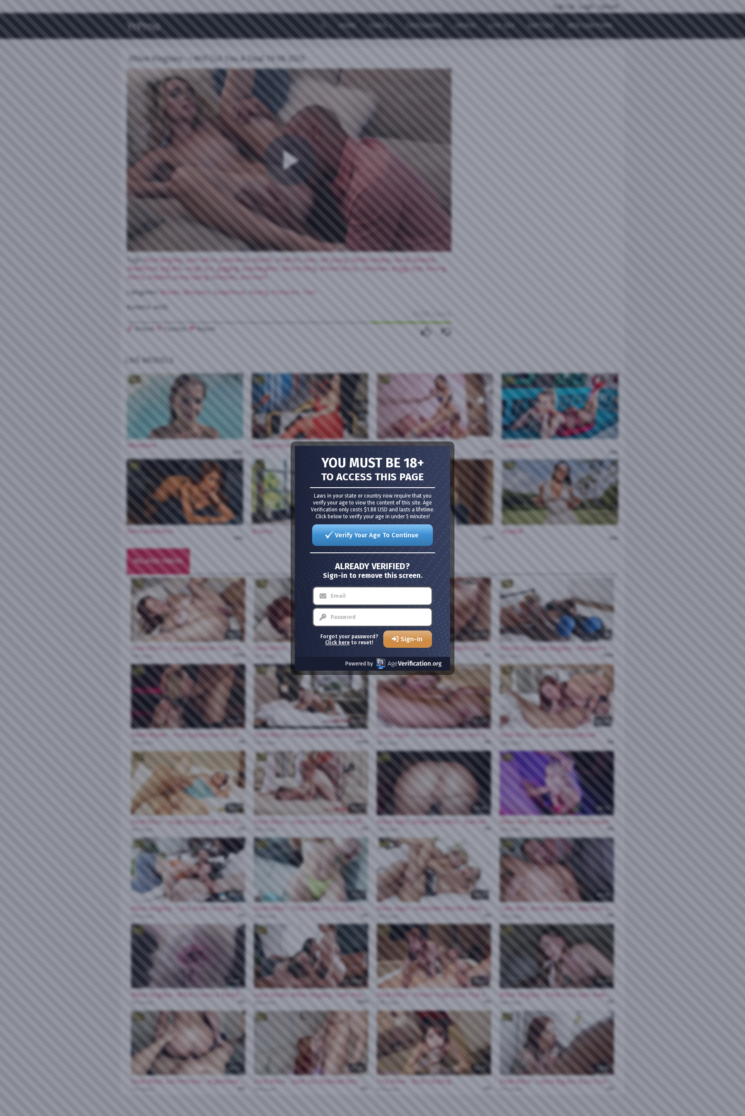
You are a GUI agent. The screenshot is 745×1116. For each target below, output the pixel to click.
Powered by (359, 664)
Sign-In (412, 639)
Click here (337, 643)
